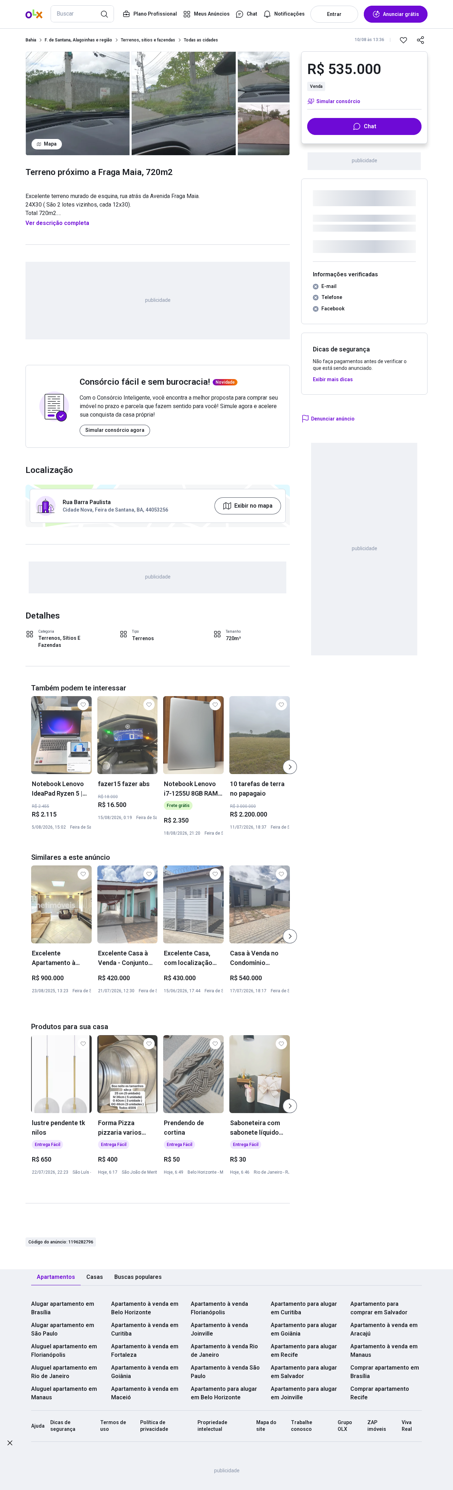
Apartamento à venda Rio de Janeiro (224, 1350)
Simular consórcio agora (114, 430)
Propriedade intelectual (212, 1426)
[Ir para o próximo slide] (290, 767)
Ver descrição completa (57, 223)
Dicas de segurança (62, 1426)
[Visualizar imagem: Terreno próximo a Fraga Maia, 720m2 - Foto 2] (183, 103)
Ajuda (38, 1426)
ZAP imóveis (376, 1426)
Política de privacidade (154, 1426)
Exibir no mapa (253, 505)
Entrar (334, 14)
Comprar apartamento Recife (379, 1393)
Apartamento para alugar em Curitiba (304, 1308)
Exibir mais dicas (333, 379)
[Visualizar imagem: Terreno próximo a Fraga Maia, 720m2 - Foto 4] (263, 130)
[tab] (56, 1277)
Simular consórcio (338, 101)
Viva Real (407, 1426)
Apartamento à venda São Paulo (225, 1371)
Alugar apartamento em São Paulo (62, 1329)
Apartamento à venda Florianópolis (219, 1308)
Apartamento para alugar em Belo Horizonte (224, 1393)
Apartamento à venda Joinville (219, 1329)
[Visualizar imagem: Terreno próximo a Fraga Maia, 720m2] (77, 103)
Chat (370, 126)
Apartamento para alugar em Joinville (304, 1393)
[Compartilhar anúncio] (420, 40)
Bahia (30, 40)
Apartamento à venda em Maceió (144, 1393)
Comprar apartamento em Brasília (384, 1371)
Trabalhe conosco (301, 1426)
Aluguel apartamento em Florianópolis (64, 1350)
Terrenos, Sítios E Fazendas (59, 641)
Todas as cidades (201, 40)
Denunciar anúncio (333, 419)
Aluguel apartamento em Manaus (64, 1393)
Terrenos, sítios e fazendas (148, 40)
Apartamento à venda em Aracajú (384, 1329)
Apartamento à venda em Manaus (384, 1350)
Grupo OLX (345, 1426)
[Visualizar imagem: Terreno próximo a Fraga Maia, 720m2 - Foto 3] (263, 77)
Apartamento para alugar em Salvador (304, 1371)
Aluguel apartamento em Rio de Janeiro (64, 1371)
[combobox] (82, 14)
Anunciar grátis (401, 14)
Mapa (50, 144)
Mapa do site (266, 1426)
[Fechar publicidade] (10, 1444)
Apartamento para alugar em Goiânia (304, 1329)
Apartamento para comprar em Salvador (378, 1308)
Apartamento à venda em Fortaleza (144, 1350)
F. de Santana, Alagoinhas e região (78, 40)
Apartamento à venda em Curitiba (144, 1329)
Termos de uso (113, 1426)
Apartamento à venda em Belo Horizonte (144, 1308)
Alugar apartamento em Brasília (62, 1308)
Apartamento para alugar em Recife (304, 1350)
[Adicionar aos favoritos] (403, 40)
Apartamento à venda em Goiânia (144, 1371)
